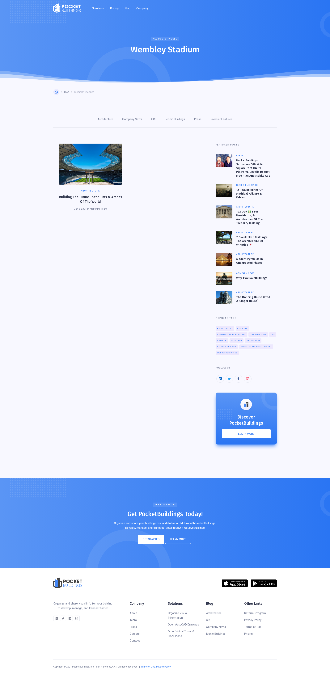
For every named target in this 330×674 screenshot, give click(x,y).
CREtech (222, 341)
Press (133, 627)
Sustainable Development (256, 347)
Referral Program (255, 613)
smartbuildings (226, 347)
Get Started (151, 539)
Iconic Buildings (216, 633)
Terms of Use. (148, 666)
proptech (236, 341)
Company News (216, 627)
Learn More (178, 539)
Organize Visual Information (177, 615)
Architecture (225, 328)
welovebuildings (227, 353)
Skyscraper (253, 341)
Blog (127, 8)
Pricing (114, 8)
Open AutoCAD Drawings (183, 624)
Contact (135, 640)
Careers (135, 633)
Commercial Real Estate (231, 334)
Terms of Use (252, 627)
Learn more (246, 433)
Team (133, 620)
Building (242, 328)
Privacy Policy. (163, 666)
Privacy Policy (252, 620)
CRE (273, 334)
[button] (98, 8)
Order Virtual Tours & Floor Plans (181, 634)
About (133, 613)
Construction (258, 334)
